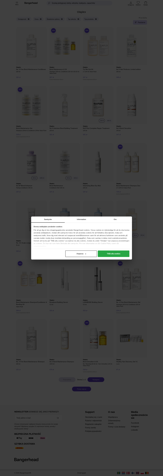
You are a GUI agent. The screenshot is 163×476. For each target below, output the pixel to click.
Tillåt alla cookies (113, 254)
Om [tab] (115, 219)
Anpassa (80, 254)
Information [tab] (81, 219)
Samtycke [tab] (48, 219)
